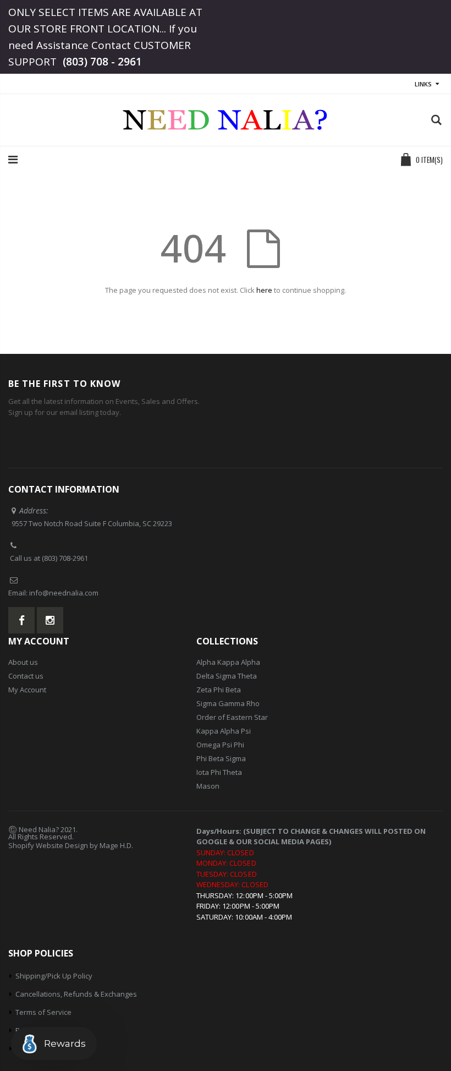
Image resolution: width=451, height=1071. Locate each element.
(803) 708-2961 (65, 558)
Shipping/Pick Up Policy (53, 976)
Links (423, 84)
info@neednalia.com (63, 593)
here (264, 290)
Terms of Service (43, 1012)
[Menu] (13, 159)
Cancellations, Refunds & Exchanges (76, 994)
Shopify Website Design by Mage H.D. (70, 845)
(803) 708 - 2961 (102, 61)
